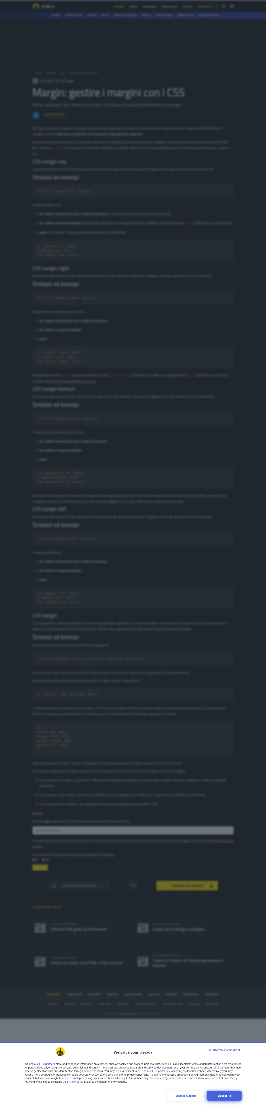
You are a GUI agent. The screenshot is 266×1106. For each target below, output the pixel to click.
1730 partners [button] (47, 1063)
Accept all (224, 1095)
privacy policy (75, 1081)
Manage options (186, 1095)
